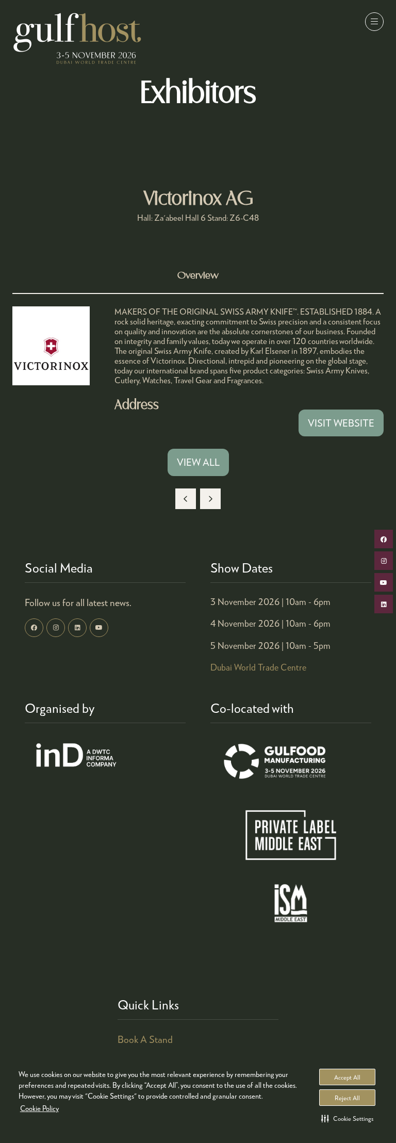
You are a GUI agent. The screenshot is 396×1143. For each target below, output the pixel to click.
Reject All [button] (347, 1098)
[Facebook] (34, 627)
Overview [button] (198, 275)
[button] (347, 1118)
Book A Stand (145, 1039)
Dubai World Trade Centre (258, 667)
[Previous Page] (185, 498)
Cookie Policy (39, 1108)
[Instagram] (55, 627)
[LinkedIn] (77, 627)
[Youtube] (99, 627)
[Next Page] (210, 498)
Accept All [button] (347, 1077)
